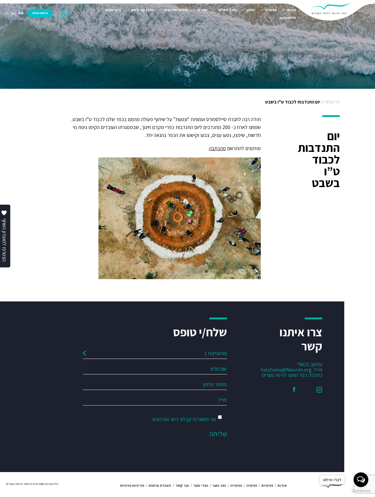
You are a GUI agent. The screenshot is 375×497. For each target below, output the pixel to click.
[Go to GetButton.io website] (361, 491)
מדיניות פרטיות (132, 485)
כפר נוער (219, 485)
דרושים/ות (288, 17)
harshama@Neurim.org (286, 369)
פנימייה (271, 9)
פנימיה (251, 485)
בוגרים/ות (113, 9)
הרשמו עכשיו (40, 13)
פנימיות (267, 485)
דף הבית (332, 102)
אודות (291, 9)
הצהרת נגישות (160, 485)
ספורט (202, 9)
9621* (303, 364)
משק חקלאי (227, 9)
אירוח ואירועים (176, 9)
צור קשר (182, 485)
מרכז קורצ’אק (142, 9)
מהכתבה (217, 148)
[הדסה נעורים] (332, 13)
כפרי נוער (200, 485)
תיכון (251, 9)
